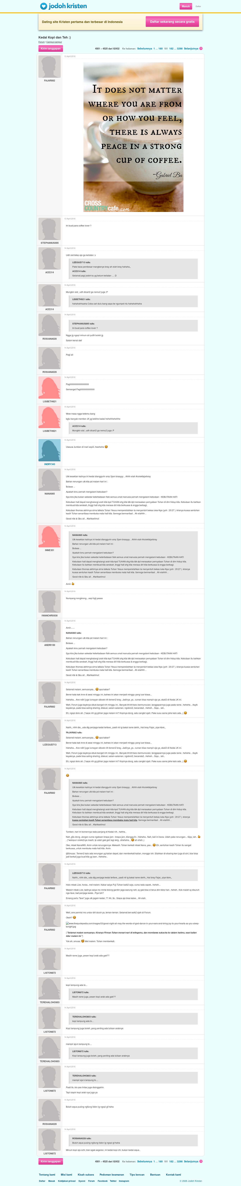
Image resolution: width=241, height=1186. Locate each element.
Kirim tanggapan (51, 48)
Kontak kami (173, 1174)
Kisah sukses (86, 1174)
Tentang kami (47, 1174)
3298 (180, 48)
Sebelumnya (144, 48)
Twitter (113, 1180)
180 (160, 48)
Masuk (186, 6)
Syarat (82, 1180)
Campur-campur (54, 41)
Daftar (198, 6)
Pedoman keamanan (112, 1174)
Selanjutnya (191, 48)
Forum (41, 41)
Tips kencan (137, 1174)
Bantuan (155, 1174)
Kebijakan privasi (67, 1180)
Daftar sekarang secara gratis (172, 21)
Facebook (103, 1180)
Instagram (124, 1180)
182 (171, 48)
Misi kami (66, 1174)
